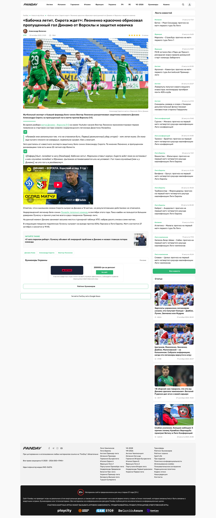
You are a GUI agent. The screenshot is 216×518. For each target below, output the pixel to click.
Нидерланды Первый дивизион (139, 469)
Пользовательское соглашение (167, 467)
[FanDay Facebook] (49, 448)
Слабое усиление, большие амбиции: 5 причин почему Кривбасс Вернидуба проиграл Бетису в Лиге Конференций (174, 430)
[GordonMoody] (84, 511)
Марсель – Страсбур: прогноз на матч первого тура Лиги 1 (173, 38)
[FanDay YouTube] (61, 448)
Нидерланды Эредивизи (110, 469)
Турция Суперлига (108, 480)
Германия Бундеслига (109, 459)
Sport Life (158, 456)
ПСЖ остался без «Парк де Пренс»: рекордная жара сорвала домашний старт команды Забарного (172, 55)
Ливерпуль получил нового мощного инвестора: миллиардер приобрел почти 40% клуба (172, 89)
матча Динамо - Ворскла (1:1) (55, 125)
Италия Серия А (107, 461)
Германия (74, 4)
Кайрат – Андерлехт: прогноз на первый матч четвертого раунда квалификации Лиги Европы (170, 211)
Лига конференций (162, 118)
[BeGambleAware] (130, 511)
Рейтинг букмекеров (86, 286)
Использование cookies (164, 464)
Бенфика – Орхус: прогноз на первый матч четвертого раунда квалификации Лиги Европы (174, 176)
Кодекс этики (160, 472)
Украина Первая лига (135, 472)
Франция (100, 4)
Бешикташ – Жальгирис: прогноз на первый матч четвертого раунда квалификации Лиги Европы (172, 159)
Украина (112, 4)
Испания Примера (108, 456)
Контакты (158, 477)
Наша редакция (161, 474)
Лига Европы (160, 153)
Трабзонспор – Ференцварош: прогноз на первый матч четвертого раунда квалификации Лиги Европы (173, 193)
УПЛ (24, 35)
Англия (49, 4)
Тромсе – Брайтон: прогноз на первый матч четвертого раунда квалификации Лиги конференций (174, 141)
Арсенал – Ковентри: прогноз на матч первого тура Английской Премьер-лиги (173, 72)
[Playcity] (64, 511)
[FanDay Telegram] (53, 448)
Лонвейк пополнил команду (74, 212)
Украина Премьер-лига (110, 474)
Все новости (174, 271)
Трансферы (159, 448)
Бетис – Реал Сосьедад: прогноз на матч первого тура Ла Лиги (172, 24)
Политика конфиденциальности (168, 461)
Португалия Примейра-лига (112, 467)
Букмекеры (153, 4)
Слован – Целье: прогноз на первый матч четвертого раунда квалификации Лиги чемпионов (174, 260)
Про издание (159, 459)
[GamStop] (105, 511)
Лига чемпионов (161, 237)
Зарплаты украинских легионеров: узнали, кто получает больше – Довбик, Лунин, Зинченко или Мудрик (174, 311)
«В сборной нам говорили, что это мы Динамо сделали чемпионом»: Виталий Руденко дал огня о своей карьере (174, 391)
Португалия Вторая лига (136, 467)
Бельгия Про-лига (107, 472)
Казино (166, 4)
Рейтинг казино (161, 453)
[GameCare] (152, 511)
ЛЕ (129, 4)
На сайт (105, 272)
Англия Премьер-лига (109, 453)
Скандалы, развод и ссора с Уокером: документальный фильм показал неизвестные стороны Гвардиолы (173, 107)
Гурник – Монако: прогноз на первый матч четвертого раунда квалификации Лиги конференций (174, 124)
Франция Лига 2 (133, 464)
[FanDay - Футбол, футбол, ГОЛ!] (31, 4)
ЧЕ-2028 (139, 4)
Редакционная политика (164, 469)
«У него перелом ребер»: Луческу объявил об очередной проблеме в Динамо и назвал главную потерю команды (76, 240)
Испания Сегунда (133, 456)
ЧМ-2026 (129, 451)
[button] (183, 4)
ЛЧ (122, 4)
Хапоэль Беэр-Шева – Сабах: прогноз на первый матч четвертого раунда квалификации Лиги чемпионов (174, 243)
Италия (87, 4)
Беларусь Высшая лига (110, 477)
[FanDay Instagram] (57, 448)
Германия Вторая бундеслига (138, 459)
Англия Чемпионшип (135, 453)
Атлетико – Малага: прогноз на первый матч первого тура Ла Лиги (173, 226)
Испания (62, 4)
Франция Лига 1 (107, 464)
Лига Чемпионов (107, 448)
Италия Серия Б (132, 461)
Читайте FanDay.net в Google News (85, 296)
